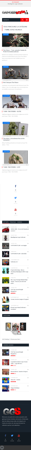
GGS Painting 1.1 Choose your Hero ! (11, 339)
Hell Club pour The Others (10, 82)
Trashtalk (13, 222)
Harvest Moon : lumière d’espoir (19, 371)
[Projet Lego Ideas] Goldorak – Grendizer (19, 308)
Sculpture (6, 95)
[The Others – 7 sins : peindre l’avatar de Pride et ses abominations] (15, 40)
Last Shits (6, 222)
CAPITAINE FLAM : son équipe (19, 245)
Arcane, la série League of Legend (19, 299)
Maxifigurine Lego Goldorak (15, 4)
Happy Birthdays (15, 388)
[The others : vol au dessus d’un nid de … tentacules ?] (15, 129)
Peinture (5, 34)
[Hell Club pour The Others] (15, 73)
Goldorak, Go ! (14, 262)
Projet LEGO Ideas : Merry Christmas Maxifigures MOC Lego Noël (19, 271)
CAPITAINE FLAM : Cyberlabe (19, 253)
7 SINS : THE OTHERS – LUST (11, 167)
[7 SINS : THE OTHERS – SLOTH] (15, 102)
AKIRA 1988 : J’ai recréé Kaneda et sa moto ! (20, 230)
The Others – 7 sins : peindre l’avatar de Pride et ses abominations (14, 50)
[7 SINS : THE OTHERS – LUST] (15, 157)
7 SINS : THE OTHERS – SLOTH (12, 111)
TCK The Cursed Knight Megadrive (17, 290)
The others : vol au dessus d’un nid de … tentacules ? (14, 139)
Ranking (19, 222)
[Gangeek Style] (15, 13)
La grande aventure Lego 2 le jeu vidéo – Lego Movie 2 (19, 362)
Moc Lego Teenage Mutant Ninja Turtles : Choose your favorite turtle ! (19, 281)
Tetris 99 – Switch (15, 379)
